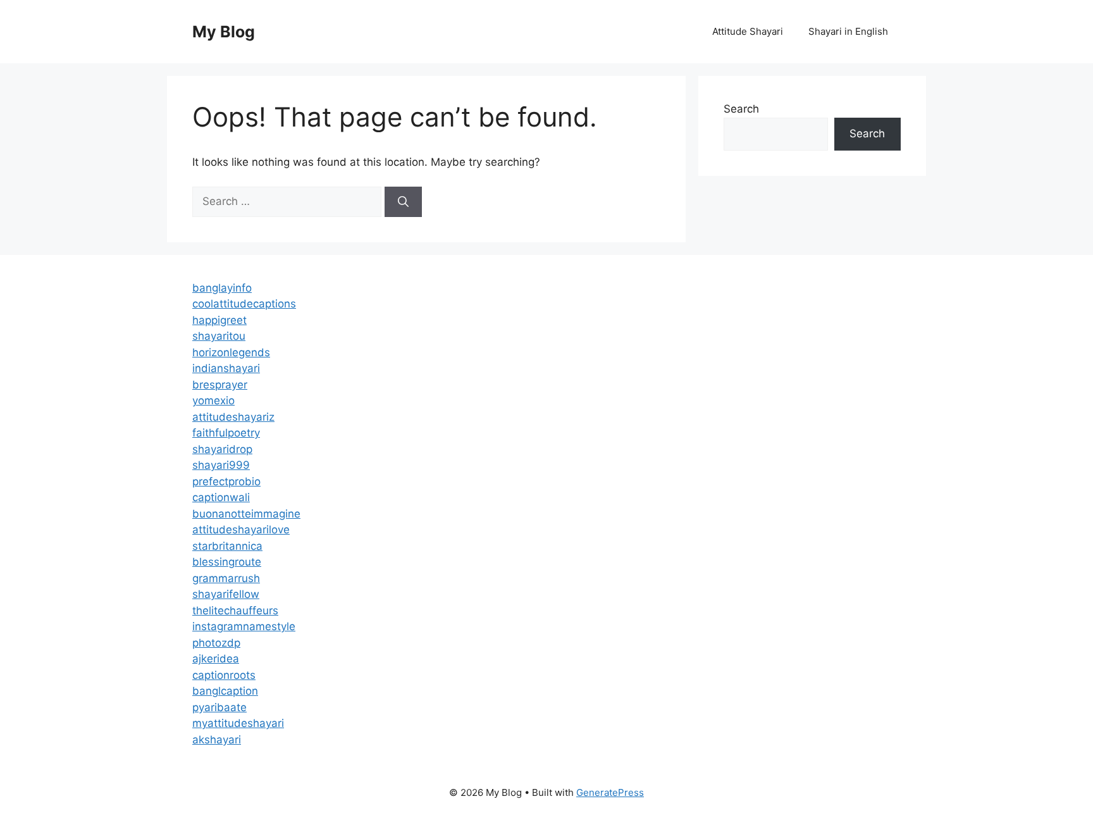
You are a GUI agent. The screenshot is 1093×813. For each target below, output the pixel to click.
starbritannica (227, 546)
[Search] (403, 202)
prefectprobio (226, 481)
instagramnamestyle (243, 626)
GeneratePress (610, 792)
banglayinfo (222, 288)
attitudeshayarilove (241, 529)
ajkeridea (215, 658)
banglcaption (225, 691)
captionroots (224, 675)
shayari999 (221, 465)
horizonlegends (231, 352)
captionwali (221, 497)
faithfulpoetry (226, 432)
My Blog (223, 31)
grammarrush (226, 578)
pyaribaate (219, 707)
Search (741, 108)
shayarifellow (225, 594)
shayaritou (218, 336)
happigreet (219, 320)
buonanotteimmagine (246, 513)
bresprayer (219, 384)
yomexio (213, 400)
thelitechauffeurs (235, 610)
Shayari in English (848, 31)
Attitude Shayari (747, 31)
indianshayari (226, 368)
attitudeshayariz (233, 417)
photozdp (216, 642)
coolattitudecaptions (244, 303)
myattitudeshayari (238, 723)
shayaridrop (222, 449)
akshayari (216, 739)
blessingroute (226, 561)
